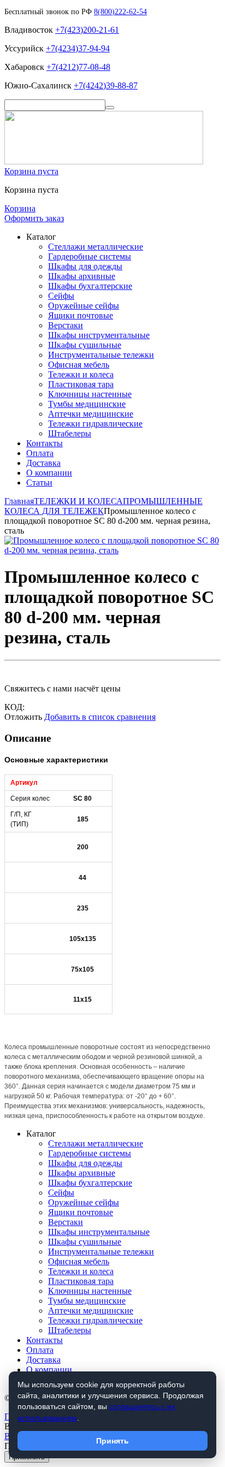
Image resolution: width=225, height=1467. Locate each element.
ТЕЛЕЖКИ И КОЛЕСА (78, 501)
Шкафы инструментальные (99, 335)
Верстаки (65, 325)
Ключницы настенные (90, 394)
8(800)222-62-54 (120, 12)
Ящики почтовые (80, 315)
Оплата (40, 453)
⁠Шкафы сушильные (84, 345)
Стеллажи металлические (95, 246)
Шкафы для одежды (85, 266)
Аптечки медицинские (90, 413)
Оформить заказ (34, 218)
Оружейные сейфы (83, 305)
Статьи (39, 482)
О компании (49, 472)
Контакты (44, 443)
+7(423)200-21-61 (87, 29)
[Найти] (109, 107)
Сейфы (61, 295)
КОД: (14, 707)
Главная (19, 501)
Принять (112, 1440)
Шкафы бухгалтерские (90, 286)
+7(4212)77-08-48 (78, 67)
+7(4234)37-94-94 (78, 48)
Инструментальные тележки (101, 354)
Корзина (19, 208)
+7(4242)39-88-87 (106, 85)
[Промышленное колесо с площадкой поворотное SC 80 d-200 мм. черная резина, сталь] (112, 550)
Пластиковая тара (81, 384)
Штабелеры (69, 433)
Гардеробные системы (89, 256)
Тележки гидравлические (95, 423)
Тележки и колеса (81, 374)
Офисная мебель (78, 364)
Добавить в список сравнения (100, 716)
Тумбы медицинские (87, 404)
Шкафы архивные (81, 276)
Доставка (43, 463)
